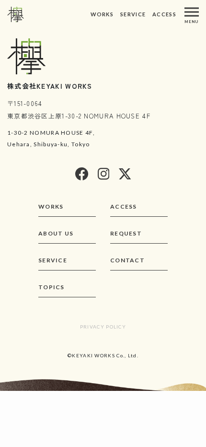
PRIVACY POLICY (103, 326)
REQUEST (126, 233)
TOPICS (51, 287)
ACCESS (164, 14)
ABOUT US (55, 233)
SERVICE (133, 14)
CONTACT (127, 260)
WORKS (102, 14)
